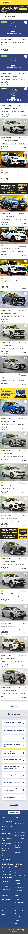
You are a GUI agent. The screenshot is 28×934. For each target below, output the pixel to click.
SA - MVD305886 (6, 874)
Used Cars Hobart (19, 842)
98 (21, 703)
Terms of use (14, 931)
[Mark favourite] (25, 22)
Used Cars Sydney (19, 823)
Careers (17, 899)
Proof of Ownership (20, 875)
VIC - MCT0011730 (7, 878)
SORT (20, 13)
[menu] (25, 2)
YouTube (17, 923)
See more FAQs (14, 805)
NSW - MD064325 (7, 868)
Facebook (17, 917)
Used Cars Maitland (20, 832)
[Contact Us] (22, 2)
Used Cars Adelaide (20, 839)
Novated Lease (19, 890)
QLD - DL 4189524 (7, 871)
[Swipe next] (26, 127)
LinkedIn (17, 920)
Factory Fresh (6, 830)
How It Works (18, 884)
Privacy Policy (18, 906)
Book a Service (6, 899)
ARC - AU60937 (6, 890)
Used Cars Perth (19, 856)
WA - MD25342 (6, 886)
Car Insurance (6, 859)
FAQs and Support (19, 902)
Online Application (19, 887)
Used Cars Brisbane (20, 835)
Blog (3, 914)
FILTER (6, 13)
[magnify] (18, 2)
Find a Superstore (7, 826)
